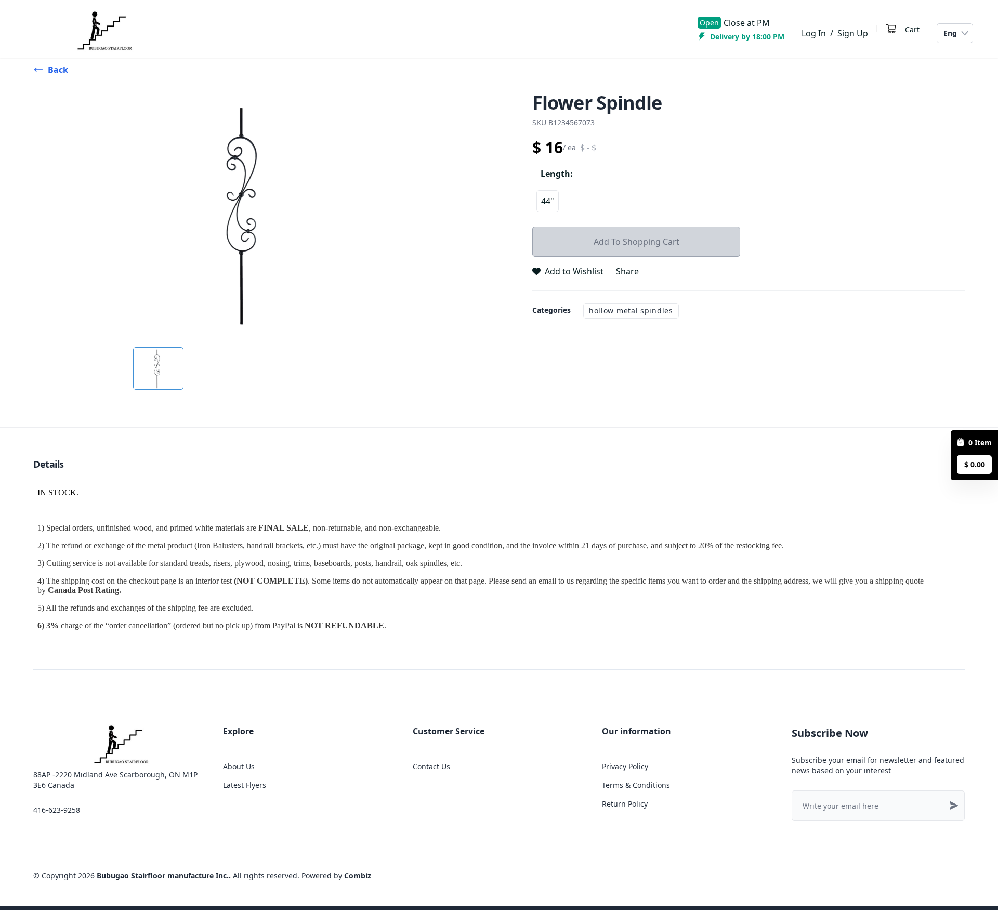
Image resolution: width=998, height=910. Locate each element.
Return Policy (625, 804)
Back (58, 69)
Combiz (357, 875)
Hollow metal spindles (631, 310)
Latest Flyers (244, 785)
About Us (239, 766)
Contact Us (431, 766)
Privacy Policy (625, 766)
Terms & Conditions (636, 785)
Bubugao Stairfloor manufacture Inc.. (164, 875)
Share (627, 271)
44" (547, 201)
